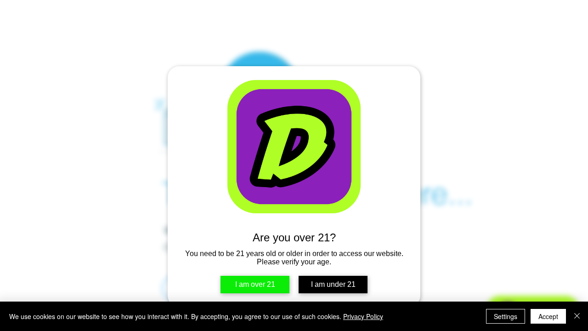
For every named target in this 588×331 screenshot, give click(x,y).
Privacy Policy (363, 316)
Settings (505, 316)
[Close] (576, 316)
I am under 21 (333, 284)
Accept (548, 316)
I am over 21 (255, 284)
